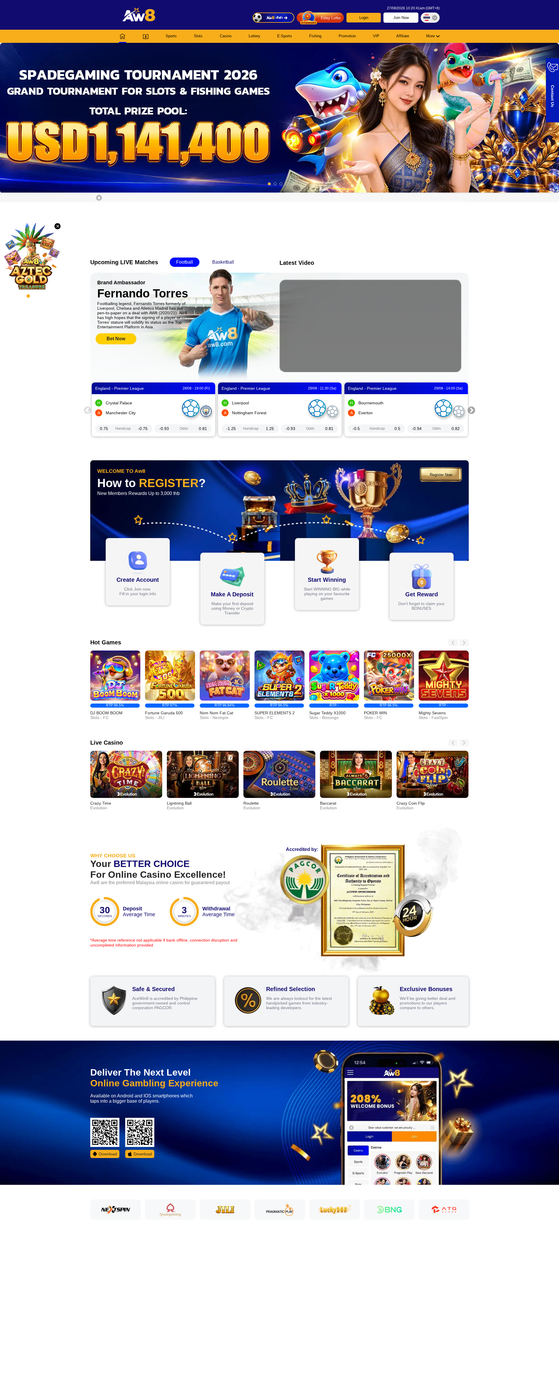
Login (363, 17)
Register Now (441, 475)
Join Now (401, 17)
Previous (87, 409)
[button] (279, 118)
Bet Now (116, 338)
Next (471, 409)
